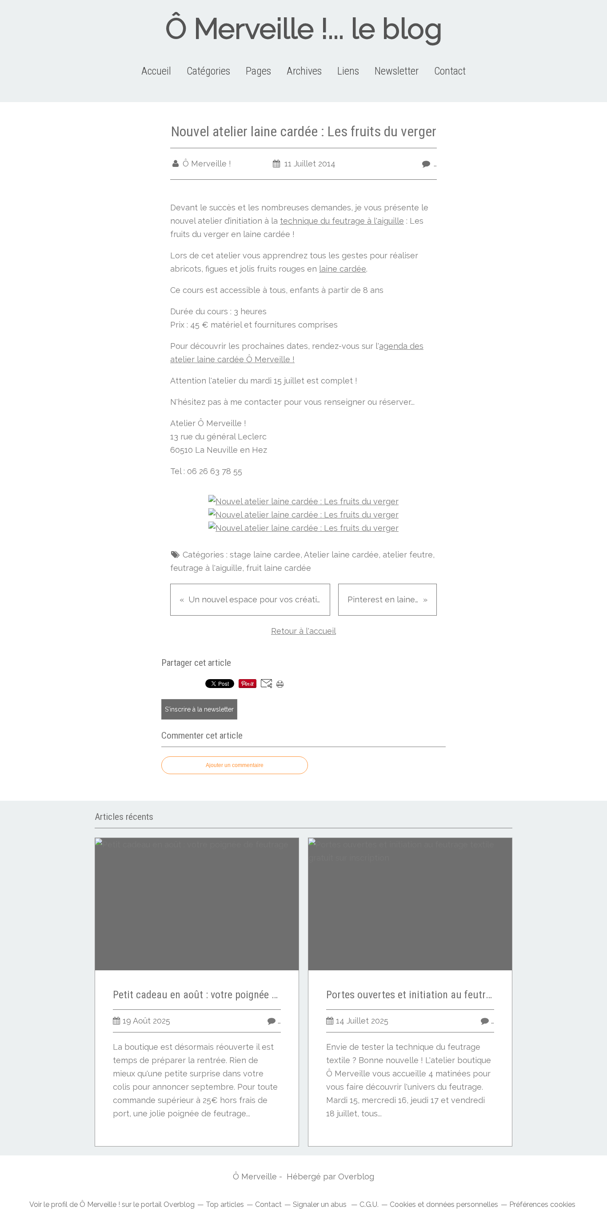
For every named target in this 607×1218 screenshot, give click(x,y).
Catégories (208, 71)
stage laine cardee (265, 554)
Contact (450, 71)
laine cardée (342, 268)
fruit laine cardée (278, 568)
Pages (258, 71)
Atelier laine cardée (341, 554)
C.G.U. (369, 1204)
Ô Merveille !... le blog (303, 28)
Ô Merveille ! (100, 1204)
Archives (304, 71)
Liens (348, 71)
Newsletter (397, 71)
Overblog (356, 1176)
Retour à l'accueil (303, 631)
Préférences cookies (542, 1204)
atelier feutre (408, 554)
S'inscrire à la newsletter (199, 709)
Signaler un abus (320, 1204)
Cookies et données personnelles (444, 1204)
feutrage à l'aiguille (206, 568)
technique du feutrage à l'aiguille (342, 220)
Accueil (156, 71)
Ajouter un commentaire (235, 765)
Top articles (225, 1204)
